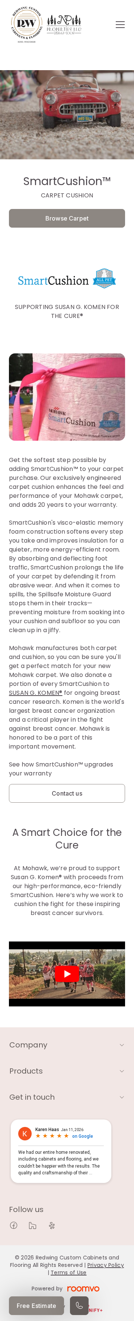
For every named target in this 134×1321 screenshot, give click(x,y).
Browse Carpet (67, 218)
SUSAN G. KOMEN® (36, 692)
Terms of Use (68, 1272)
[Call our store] (79, 1305)
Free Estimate (36, 1305)
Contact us (67, 793)
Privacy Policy (105, 1265)
